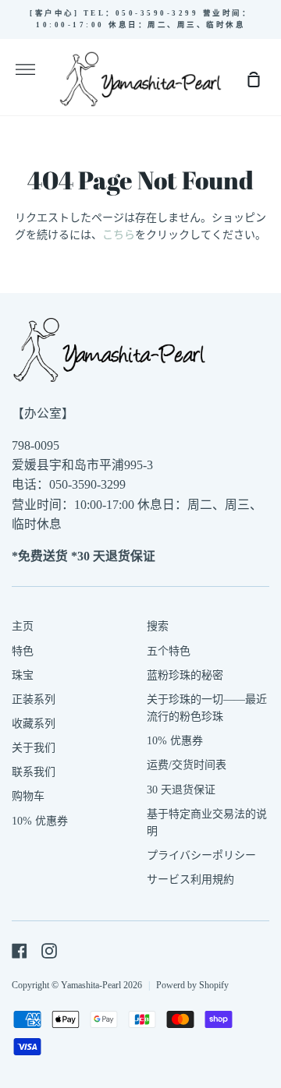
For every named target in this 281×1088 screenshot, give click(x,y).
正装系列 (33, 699)
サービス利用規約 (190, 879)
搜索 (158, 626)
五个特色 (168, 651)
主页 (23, 626)
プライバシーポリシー (201, 855)
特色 (23, 651)
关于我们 (33, 748)
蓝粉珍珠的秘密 (185, 675)
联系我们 (33, 772)
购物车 (28, 796)
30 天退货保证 (181, 790)
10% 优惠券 (40, 821)
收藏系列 (33, 723)
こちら (118, 235)
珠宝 (23, 675)
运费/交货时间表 (186, 765)
